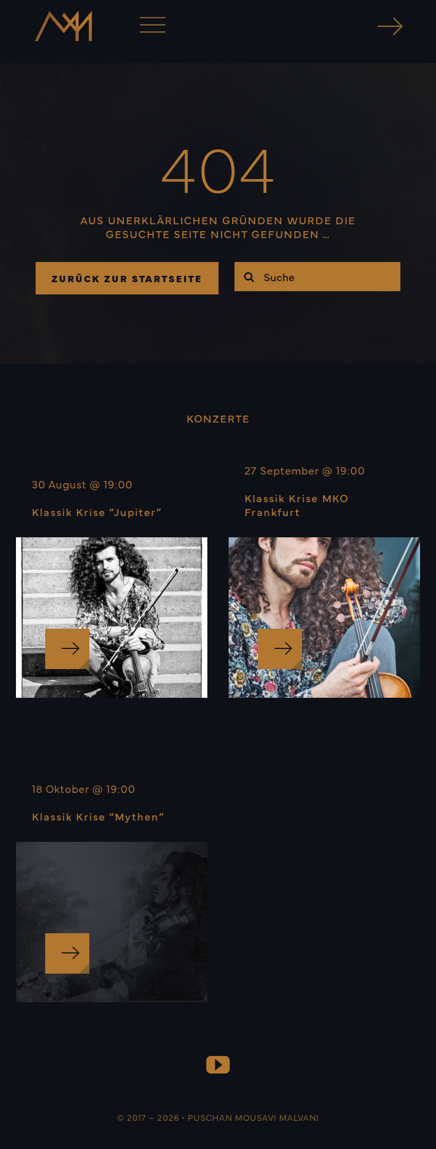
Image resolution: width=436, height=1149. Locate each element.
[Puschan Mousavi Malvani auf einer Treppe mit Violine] (111, 542)
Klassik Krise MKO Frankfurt (297, 505)
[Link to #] (390, 26)
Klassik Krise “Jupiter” (97, 511)
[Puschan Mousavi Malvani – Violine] (111, 847)
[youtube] (218, 1065)
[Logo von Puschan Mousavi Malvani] (63, 16)
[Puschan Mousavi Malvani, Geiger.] (324, 542)
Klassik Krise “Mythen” (98, 816)
